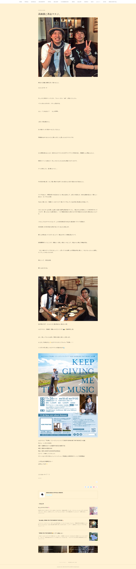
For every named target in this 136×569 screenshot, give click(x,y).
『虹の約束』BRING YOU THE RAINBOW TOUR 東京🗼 (51, 520)
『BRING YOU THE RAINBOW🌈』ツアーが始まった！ (50, 533)
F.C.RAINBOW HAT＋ (65, 1)
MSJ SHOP (56, 1)
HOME (20, 1)
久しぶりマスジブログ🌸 (43, 507)
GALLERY (79, 1)
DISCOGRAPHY (42, 1)
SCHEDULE (33, 1)
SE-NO (104, 1)
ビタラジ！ (98, 1)
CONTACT (86, 1)
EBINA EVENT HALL (113, 1)
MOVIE (73, 1)
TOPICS (49, 1)
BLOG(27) (40, 478)
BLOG (92, 1)
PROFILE (26, 1)
